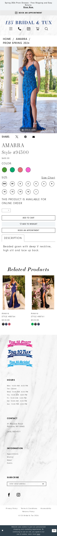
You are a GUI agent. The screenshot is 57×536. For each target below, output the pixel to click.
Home (7, 39)
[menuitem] (10, 28)
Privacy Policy (12, 508)
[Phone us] (19, 28)
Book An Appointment (28, 230)
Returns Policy (28, 512)
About (9, 460)
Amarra (21, 39)
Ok (54, 531)
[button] (10, 28)
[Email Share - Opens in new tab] (33, 137)
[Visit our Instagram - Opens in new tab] (18, 495)
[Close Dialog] (3, 530)
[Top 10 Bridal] (20, 364)
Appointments (13, 454)
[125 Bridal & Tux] (28, 23)
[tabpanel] (28, 90)
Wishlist (10, 457)
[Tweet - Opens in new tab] (16, 137)
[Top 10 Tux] (20, 354)
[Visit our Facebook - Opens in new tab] (9, 495)
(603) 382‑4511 (14, 432)
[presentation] (14, 292)
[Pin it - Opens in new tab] (25, 137)
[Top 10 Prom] (20, 344)
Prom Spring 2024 (16, 43)
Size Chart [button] (48, 177)
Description (13, 238)
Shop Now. (28, 7)
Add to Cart (28, 218)
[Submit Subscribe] (43, 484)
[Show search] (46, 28)
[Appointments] (28, 28)
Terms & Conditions (29, 508)
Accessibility (46, 508)
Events (9, 463)
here (38, 534)
